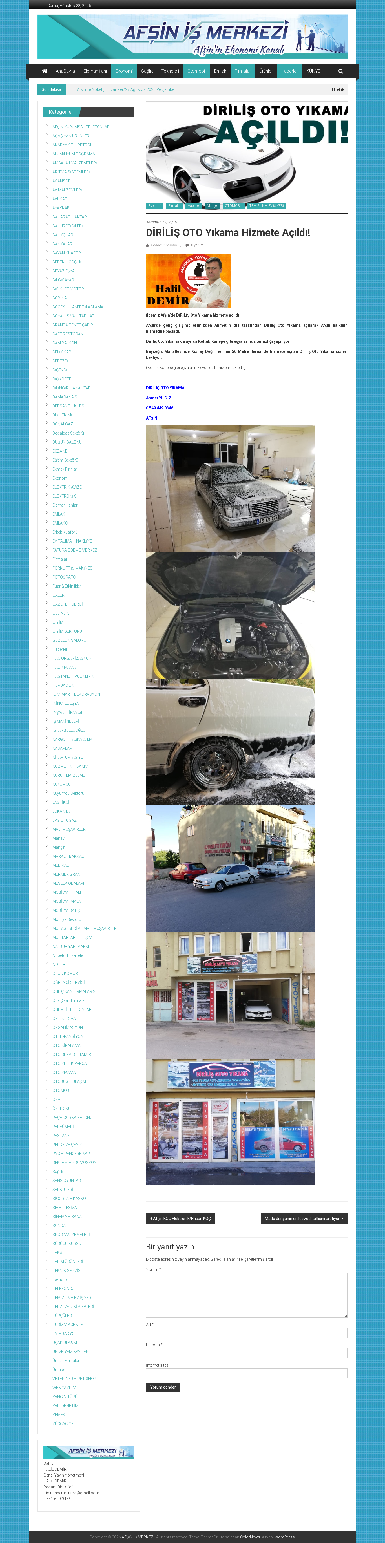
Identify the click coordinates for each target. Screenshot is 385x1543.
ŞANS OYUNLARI (67, 1180)
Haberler (289, 71)
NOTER (58, 964)
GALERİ (59, 595)
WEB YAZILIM (64, 1387)
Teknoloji (170, 71)
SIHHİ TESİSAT (65, 1207)
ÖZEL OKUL (62, 1108)
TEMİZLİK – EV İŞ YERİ (266, 206)
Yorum (153, 1269)
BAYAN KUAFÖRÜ (67, 253)
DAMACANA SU (66, 397)
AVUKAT (59, 199)
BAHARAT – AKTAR (69, 217)
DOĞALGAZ (62, 424)
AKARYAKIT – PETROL (72, 145)
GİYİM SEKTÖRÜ (67, 631)
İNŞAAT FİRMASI (67, 712)
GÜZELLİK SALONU (69, 640)
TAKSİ (57, 1252)
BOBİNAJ (60, 298)
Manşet (212, 206)
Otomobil (196, 71)
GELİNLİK (60, 613)
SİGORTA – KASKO (69, 1198)
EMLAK (58, 514)
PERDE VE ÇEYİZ (67, 1144)
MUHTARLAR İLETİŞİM (72, 937)
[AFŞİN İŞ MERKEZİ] (44, 71)
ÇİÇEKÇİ (59, 370)
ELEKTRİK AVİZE (67, 487)
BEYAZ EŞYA (63, 271)
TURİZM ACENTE (67, 1324)
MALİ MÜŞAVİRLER (69, 829)
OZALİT (59, 1099)
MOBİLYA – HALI (66, 892)
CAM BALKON (64, 343)
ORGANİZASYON (67, 1027)
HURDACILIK (63, 685)
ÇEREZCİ (60, 361)
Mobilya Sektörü (66, 919)
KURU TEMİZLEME (68, 775)
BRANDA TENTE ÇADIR (72, 325)
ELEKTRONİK (64, 496)
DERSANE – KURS (68, 406)
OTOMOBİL (233, 206)
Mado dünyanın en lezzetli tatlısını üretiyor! (302, 1218)
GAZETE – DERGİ (67, 604)
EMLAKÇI (60, 523)
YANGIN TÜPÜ (65, 1396)
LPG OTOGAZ (64, 820)
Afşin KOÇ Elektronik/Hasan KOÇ (182, 1218)
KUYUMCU (61, 784)
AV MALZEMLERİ (67, 190)
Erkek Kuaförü (65, 532)
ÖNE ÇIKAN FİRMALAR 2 (73, 991)
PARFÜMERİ (63, 1126)
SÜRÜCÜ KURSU (66, 1243)
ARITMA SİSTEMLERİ (71, 172)
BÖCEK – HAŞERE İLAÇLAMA (77, 307)
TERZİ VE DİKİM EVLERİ (73, 1306)
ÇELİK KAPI (62, 352)
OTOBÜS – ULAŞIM (69, 1081)
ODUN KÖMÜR (65, 973)
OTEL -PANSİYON (67, 1036)
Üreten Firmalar (65, 1360)
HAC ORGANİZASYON (72, 658)
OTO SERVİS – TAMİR (71, 1054)
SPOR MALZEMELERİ (71, 1234)
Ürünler (266, 71)
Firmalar (243, 71)
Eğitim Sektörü (65, 460)
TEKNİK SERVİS (66, 1270)
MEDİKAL (60, 865)
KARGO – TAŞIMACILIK (72, 739)
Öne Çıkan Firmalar (69, 1000)
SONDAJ (60, 1225)
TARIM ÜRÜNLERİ (67, 1261)
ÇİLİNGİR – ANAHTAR (71, 388)
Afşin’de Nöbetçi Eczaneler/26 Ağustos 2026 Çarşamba (126, 89)
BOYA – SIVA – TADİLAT (73, 316)
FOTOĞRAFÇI (64, 577)
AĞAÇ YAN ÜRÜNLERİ (71, 136)
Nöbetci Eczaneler (68, 955)
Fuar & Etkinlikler (66, 586)
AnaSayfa (65, 71)
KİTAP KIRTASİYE (67, 757)
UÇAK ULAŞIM (64, 1342)
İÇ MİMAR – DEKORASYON (76, 694)
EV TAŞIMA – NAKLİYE (72, 541)
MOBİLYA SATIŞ (66, 910)
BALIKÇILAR (62, 235)
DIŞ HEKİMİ (62, 415)
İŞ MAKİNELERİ (65, 721)
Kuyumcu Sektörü (68, 793)
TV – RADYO (63, 1333)
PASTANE (61, 1135)
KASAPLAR (62, 748)
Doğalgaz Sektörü (68, 433)
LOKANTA (61, 811)
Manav (58, 838)
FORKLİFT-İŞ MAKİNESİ (73, 568)
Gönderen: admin (164, 245)
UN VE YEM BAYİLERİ (71, 1351)
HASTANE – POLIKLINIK (73, 676)
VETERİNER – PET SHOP (74, 1378)
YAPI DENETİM (65, 1405)
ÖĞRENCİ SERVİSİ (68, 982)
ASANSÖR (61, 181)
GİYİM (57, 622)
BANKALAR (62, 244)
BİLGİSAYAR (63, 280)
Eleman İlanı (95, 71)
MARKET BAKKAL (68, 856)
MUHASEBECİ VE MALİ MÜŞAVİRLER (84, 928)
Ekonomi (124, 71)
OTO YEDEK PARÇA (69, 1063)
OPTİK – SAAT (65, 1018)
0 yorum (196, 245)
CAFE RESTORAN (67, 334)
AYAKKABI (61, 208)
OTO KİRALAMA (66, 1045)
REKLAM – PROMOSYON (74, 1162)
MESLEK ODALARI (68, 883)
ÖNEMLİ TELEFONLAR (72, 1009)
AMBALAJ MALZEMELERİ (74, 163)
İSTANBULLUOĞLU (68, 730)
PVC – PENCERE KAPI (71, 1153)
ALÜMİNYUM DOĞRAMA (73, 154)
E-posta (154, 1345)
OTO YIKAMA (64, 1072)
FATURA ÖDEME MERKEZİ (75, 550)
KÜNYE (313, 71)
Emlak (220, 71)
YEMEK (58, 1414)
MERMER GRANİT (68, 874)
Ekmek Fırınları (65, 469)
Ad (150, 1324)
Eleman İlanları (65, 505)
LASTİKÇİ (60, 802)
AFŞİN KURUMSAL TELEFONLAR (81, 127)
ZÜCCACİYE (63, 1423)
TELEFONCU (63, 1288)
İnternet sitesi (157, 1365)
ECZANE (59, 451)
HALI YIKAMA (64, 667)
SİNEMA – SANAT (68, 1216)
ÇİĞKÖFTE (61, 379)
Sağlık (147, 71)
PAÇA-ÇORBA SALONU (72, 1117)
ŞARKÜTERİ (62, 1189)
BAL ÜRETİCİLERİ (67, 226)
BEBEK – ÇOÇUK (67, 262)
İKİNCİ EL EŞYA (65, 703)
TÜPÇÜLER (62, 1315)
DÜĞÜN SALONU (67, 442)
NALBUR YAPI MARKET (72, 946)
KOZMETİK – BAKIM (70, 766)
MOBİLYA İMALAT (67, 901)
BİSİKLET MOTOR (68, 289)
